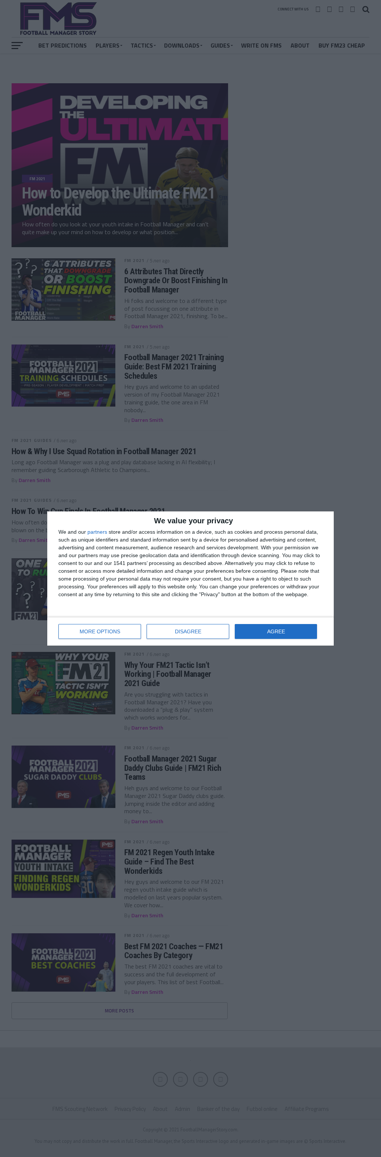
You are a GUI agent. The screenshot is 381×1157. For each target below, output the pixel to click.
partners (97, 531)
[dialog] (190, 578)
